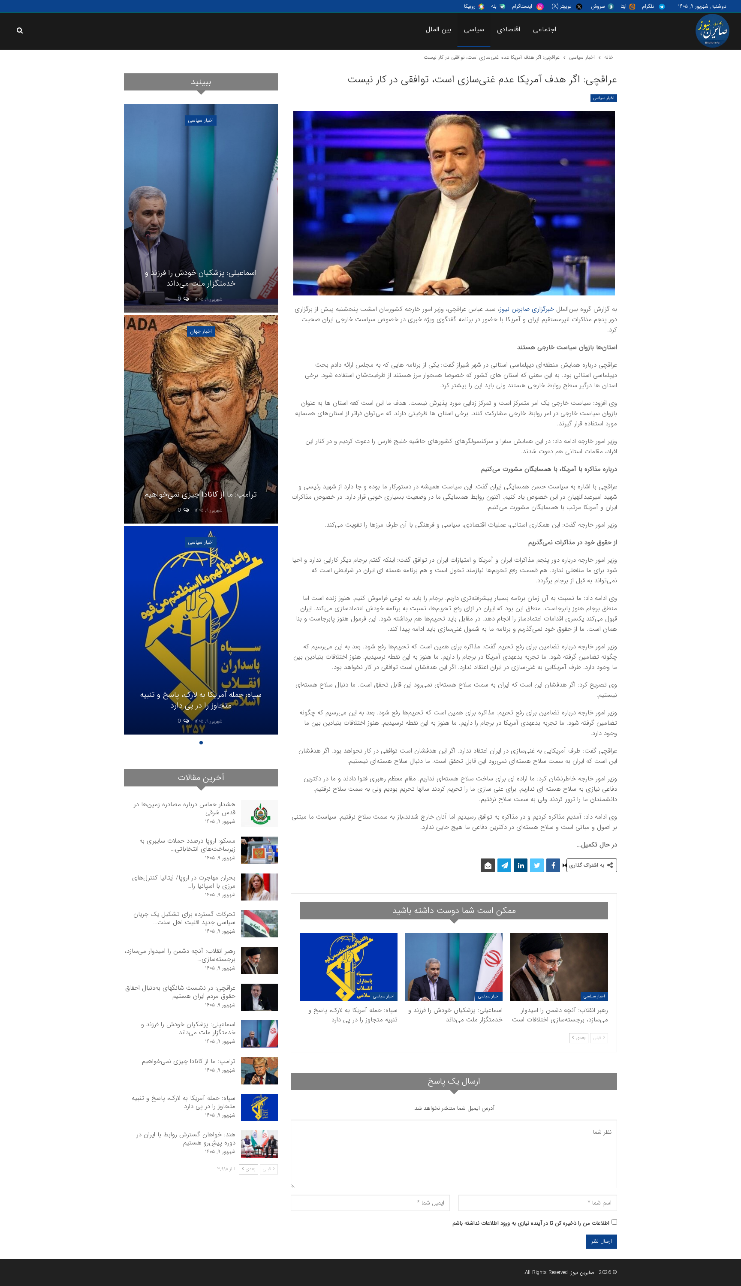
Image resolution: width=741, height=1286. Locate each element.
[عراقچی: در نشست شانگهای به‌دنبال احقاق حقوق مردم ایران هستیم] (259, 997)
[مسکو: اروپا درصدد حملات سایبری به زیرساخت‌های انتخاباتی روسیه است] (259, 850)
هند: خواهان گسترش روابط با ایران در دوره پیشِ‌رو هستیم (185, 1138)
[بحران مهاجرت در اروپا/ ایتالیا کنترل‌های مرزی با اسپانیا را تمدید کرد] (259, 887)
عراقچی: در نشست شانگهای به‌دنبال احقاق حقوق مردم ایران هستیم (180, 992)
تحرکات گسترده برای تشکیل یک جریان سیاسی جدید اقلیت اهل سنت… (184, 918)
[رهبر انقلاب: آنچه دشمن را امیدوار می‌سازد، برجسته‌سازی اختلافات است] (559, 967)
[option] (201, 420)
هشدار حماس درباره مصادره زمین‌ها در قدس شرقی (184, 808)
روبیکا (470, 6)
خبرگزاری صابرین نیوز (527, 309)
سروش (598, 6)
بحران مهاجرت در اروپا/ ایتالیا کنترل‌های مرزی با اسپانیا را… (183, 882)
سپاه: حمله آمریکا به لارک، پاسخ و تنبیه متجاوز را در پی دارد (201, 700)
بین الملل (438, 29)
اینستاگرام (522, 6)
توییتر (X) (561, 6)
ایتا (624, 6)
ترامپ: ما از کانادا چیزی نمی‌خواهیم (201, 494)
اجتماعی (544, 29)
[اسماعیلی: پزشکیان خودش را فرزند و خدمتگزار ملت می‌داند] (454, 967)
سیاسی (474, 29)
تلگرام (648, 6)
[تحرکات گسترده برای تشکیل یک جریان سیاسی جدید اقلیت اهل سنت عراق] (259, 923)
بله (494, 6)
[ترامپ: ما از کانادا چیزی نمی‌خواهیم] (201, 419)
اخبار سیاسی (603, 98)
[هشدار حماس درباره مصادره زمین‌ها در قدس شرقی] (259, 814)
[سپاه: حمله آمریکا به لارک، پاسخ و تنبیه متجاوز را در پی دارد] (349, 967)
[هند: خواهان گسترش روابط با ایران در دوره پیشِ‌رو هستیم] (259, 1144)
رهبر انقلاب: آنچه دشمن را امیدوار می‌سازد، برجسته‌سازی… (180, 955)
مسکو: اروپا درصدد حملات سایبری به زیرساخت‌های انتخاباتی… (187, 845)
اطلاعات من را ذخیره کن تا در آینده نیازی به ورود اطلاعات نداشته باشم (530, 1223)
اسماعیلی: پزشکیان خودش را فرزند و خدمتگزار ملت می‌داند (201, 278)
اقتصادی (508, 29)
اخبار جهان (201, 331)
